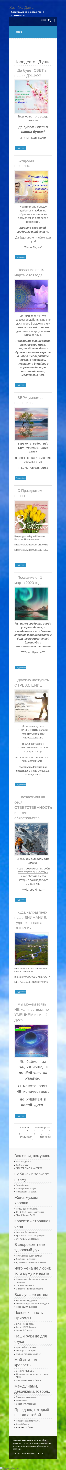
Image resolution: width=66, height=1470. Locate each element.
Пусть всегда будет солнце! (29, 1256)
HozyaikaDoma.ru (35, 1453)
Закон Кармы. (22, 1185)
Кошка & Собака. (24, 1330)
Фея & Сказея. (23, 1424)
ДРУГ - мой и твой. (25, 1324)
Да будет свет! (23, 1165)
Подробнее (21, 148)
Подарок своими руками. (28, 1421)
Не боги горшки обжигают (28, 1354)
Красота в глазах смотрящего (30, 1235)
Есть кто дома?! (23, 1162)
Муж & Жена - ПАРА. (26, 1215)
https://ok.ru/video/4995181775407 (31, 550)
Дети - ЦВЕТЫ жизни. (26, 1327)
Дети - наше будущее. (26, 1300)
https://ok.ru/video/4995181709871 (31, 544)
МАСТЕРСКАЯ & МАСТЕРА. (29, 1168)
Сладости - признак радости (29, 1289)
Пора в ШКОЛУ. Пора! (26, 1307)
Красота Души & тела (26, 1232)
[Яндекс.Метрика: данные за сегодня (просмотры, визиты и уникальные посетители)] (9, 1468)
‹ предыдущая (42, 1127)
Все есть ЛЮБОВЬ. (25, 1371)
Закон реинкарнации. (26, 1188)
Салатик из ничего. (25, 1285)
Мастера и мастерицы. (27, 1350)
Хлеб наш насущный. (26, 1259)
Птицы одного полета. (27, 1209)
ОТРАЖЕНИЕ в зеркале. (27, 1239)
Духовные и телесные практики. (31, 1262)
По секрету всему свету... (28, 1397)
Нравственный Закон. (26, 1192)
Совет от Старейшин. (26, 1404)
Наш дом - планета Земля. (29, 1380)
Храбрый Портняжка (26, 1347)
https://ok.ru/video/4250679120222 (31, 982)
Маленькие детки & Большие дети (32, 1303)
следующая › (26, 1136)
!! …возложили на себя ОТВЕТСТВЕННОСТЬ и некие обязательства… (33, 807)
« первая (24, 1127)
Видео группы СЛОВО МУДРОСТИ (32, 977)
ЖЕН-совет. (21, 1401)
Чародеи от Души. (25, 1427)
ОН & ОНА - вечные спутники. (30, 1212)
